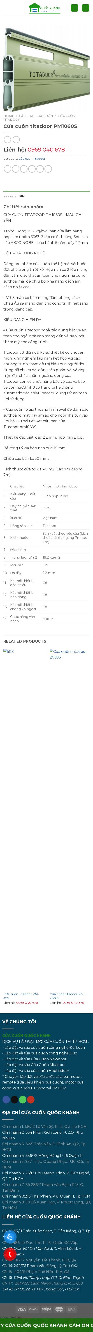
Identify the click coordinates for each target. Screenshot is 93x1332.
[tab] (46, 195)
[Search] (74, 8)
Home (8, 116)
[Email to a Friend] (32, 169)
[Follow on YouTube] (31, 1099)
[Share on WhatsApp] (7, 169)
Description (14, 196)
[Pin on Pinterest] (40, 169)
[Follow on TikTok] (14, 1099)
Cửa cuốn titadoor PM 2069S (67, 996)
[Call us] (22, 1099)
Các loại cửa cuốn (36, 116)
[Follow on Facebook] (6, 1099)
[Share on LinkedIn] (48, 169)
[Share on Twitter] (24, 169)
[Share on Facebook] (15, 169)
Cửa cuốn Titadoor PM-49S (21, 996)
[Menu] (6, 7)
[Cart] (85, 8)
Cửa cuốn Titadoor (32, 158)
